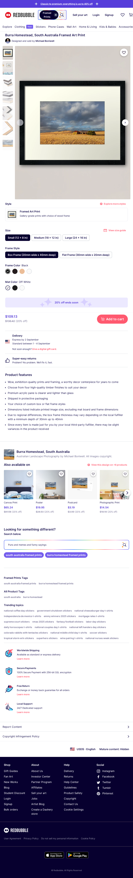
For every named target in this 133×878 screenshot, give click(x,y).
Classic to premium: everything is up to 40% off (67, 3)
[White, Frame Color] (29, 271)
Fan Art (8, 776)
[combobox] (52, 14)
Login (7, 798)
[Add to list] (124, 52)
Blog (6, 787)
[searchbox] (66, 544)
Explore (7, 26)
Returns (68, 776)
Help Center (71, 782)
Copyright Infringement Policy (21, 736)
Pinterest (107, 793)
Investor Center (40, 776)
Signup (8, 804)
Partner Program (41, 782)
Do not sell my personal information (59, 838)
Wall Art (71, 26)
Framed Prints (12, 577)
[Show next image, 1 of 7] (125, 122)
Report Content (12, 726)
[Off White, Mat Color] (7, 287)
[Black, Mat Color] (15, 287)
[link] (24, 555)
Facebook (108, 776)
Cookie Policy (88, 838)
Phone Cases (56, 26)
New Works (11, 782)
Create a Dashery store (42, 811)
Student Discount (14, 793)
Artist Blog (37, 804)
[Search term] (61, 15)
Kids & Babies (107, 26)
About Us (37, 771)
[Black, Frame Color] (7, 271)
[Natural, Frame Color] (22, 271)
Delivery (69, 771)
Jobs (34, 798)
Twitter (106, 782)
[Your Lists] (123, 15)
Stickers (41, 26)
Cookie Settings (74, 809)
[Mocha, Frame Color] (15, 271)
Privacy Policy (31, 838)
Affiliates (36, 787)
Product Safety (73, 793)
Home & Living (88, 26)
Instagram (108, 771)
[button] (67, 3)
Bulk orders (11, 809)
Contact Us (71, 804)
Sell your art (38, 793)
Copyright (70, 798)
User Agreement (12, 838)
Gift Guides (11, 771)
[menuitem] (7, 26)
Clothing (23, 26)
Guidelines (70, 787)
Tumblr (106, 787)
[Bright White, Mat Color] (22, 287)
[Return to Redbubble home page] (19, 15)
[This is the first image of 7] (20, 122)
